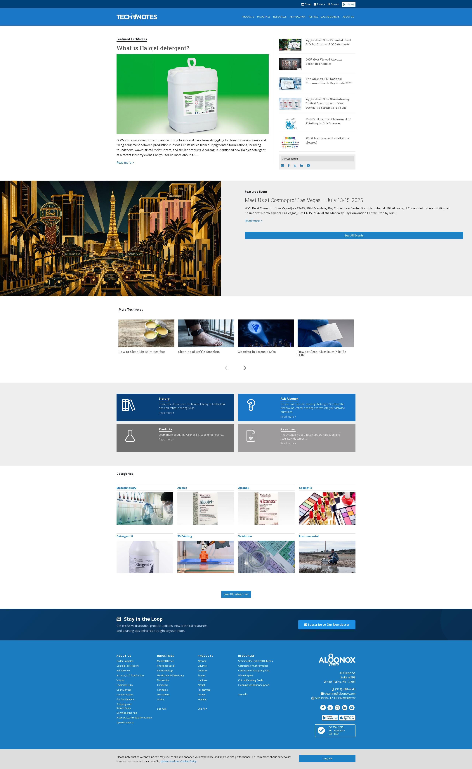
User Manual (124, 689)
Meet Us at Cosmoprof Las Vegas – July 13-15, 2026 (304, 200)
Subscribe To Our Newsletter (334, 698)
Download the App (127, 712)
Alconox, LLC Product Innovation (134, 717)
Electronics (163, 680)
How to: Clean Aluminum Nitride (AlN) (322, 353)
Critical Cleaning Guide (250, 680)
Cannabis (162, 689)
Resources (280, 16)
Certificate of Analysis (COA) (253, 670)
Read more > (125, 162)
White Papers (245, 675)
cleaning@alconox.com (339, 694)
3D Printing (184, 536)
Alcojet (182, 488)
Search (334, 4)
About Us (348, 16)
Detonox (202, 670)
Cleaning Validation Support (253, 685)
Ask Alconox (298, 16)
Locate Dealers (330, 16)
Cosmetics (163, 685)
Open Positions (125, 722)
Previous (226, 366)
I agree (327, 758)
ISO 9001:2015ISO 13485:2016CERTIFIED (337, 730)
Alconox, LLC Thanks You (130, 675)
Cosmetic (305, 488)
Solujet (201, 675)
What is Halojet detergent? (153, 48)
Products (248, 16)
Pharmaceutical (165, 665)
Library (350, 4)
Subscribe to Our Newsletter (328, 625)
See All (161, 708)
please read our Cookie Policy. (179, 761)
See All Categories (236, 594)
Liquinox (202, 665)
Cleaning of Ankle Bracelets (199, 352)
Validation (245, 536)
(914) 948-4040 (344, 689)
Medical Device (165, 661)
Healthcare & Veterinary (170, 675)
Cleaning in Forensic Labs (257, 352)
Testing (313, 16)
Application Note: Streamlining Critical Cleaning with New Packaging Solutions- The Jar (327, 103)
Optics (160, 699)
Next (245, 366)
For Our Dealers (125, 699)
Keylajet (202, 699)
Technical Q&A (125, 685)
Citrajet (202, 694)
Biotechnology (126, 488)
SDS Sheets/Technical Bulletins (255, 661)
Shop (307, 4)
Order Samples (125, 661)
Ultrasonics (163, 694)
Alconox (243, 488)
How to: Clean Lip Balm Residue (141, 352)
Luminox (202, 680)
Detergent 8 (125, 536)
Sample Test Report (127, 665)
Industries (263, 16)
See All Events (354, 235)
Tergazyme (204, 689)
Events (320, 4)
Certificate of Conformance (253, 665)
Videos (120, 680)
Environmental (309, 536)
